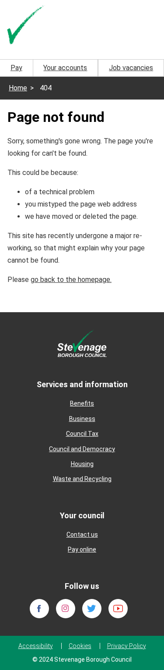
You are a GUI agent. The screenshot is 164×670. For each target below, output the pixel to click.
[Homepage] (26, 25)
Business (82, 418)
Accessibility (35, 645)
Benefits (82, 403)
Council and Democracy (82, 449)
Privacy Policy (126, 645)
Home (18, 88)
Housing (82, 463)
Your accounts (65, 68)
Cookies (80, 645)
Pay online (82, 549)
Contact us (82, 534)
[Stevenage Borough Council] (82, 342)
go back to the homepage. (71, 279)
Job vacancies (131, 68)
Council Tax (82, 433)
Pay (16, 68)
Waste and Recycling (82, 478)
